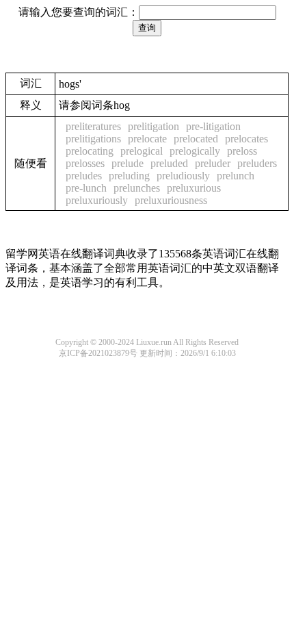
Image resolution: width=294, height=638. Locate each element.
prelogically (195, 151)
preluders (257, 163)
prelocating (89, 151)
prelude (127, 163)
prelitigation (153, 126)
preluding (129, 175)
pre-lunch (86, 188)
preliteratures (93, 126)
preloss (242, 151)
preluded (169, 163)
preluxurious (194, 188)
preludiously (183, 175)
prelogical (141, 151)
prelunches (136, 188)
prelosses (85, 163)
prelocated (196, 138)
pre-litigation (213, 126)
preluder (212, 163)
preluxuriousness (171, 200)
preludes (84, 175)
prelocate (147, 138)
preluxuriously (97, 200)
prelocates (246, 138)
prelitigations (93, 138)
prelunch (235, 175)
